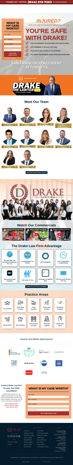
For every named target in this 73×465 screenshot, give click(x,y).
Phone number (8, 44)
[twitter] (11, 436)
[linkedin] (14, 436)
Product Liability (28, 437)
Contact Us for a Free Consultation (36, 286)
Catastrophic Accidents (42, 446)
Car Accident (40, 431)
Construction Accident (42, 433)
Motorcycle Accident (42, 435)
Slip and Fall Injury (41, 440)
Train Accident (27, 446)
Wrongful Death (28, 440)
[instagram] (17, 436)
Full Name (7, 34)
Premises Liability (28, 442)
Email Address (8, 39)
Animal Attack (40, 437)
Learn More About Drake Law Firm (36, 172)
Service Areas (26, 461)
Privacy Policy (34, 457)
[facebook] (8, 436)
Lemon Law (27, 431)
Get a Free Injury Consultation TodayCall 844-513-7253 (11, 405)
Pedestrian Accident (29, 433)
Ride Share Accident (29, 435)
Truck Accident (41, 444)
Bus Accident (40, 442)
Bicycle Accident (28, 444)
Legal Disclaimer (14, 457)
